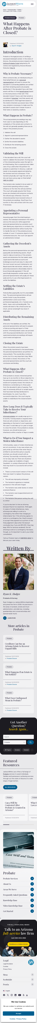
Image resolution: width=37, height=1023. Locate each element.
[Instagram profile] (12, 995)
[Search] (30, 742)
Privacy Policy (21, 1019)
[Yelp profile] (23, 995)
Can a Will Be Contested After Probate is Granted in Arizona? (15, 806)
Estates (17, 750)
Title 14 (12, 68)
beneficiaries (24, 91)
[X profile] (8, 995)
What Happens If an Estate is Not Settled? (18, 673)
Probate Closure (10, 18)
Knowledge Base (12, 9)
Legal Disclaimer (8, 964)
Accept (18, 1013)
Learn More (11, 618)
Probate (19, 9)
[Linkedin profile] (15, 995)
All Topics (8, 750)
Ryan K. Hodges (16, 46)
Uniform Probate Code (11, 63)
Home (4, 9)
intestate (15, 98)
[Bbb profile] (27, 995)
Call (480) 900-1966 (18, 938)
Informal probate (9, 416)
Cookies (12, 1019)
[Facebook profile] (4, 995)
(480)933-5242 (25, 538)
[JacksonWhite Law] (12, 4)
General (26, 750)
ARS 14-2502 (8, 180)
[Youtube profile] (19, 995)
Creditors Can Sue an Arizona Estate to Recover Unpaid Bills (17, 646)
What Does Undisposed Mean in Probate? (16, 699)
